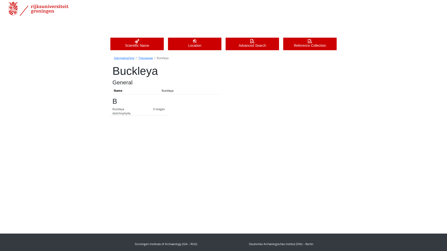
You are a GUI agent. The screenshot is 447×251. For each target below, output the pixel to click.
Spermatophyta (124, 58)
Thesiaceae (145, 58)
